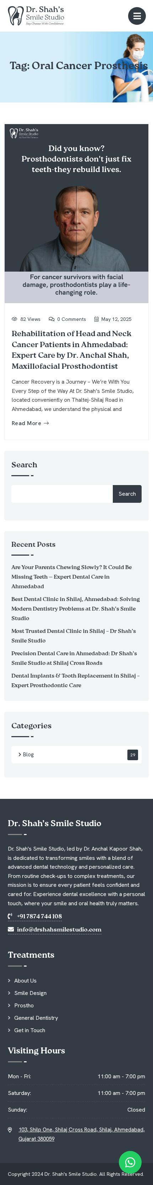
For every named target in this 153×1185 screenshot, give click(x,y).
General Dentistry (36, 1018)
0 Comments (71, 319)
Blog (28, 754)
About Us (25, 981)
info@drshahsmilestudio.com (58, 930)
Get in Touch (29, 1030)
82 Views (30, 319)
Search (24, 465)
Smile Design (30, 993)
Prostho (24, 1005)
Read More (26, 423)
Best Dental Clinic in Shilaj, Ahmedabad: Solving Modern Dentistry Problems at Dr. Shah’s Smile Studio (75, 609)
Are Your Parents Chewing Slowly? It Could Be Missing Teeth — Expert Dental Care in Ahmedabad (71, 577)
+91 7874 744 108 (39, 917)
